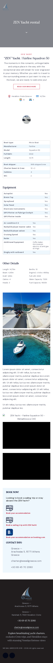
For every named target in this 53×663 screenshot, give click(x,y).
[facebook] (5, 655)
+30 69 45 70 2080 (22, 567)
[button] (49, 7)
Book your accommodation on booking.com (25, 537)
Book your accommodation (18, 513)
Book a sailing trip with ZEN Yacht (21, 525)
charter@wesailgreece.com (26, 560)
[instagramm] (12, 655)
